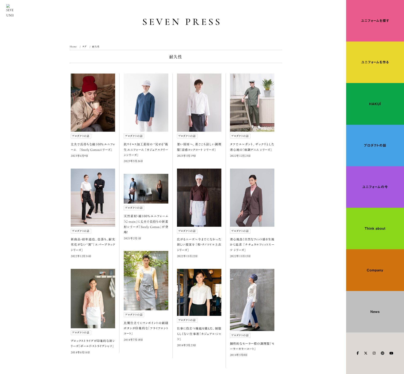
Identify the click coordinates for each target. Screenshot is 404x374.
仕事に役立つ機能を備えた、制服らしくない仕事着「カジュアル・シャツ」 (199, 333)
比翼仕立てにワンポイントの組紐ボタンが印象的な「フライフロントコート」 (146, 328)
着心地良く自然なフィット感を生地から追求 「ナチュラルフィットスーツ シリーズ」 (252, 244)
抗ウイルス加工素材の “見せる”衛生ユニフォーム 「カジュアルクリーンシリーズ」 (146, 149)
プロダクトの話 (81, 136)
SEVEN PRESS (182, 22)
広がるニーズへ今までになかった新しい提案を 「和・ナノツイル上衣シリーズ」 (199, 244)
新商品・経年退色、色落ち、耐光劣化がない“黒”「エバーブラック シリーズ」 (93, 244)
